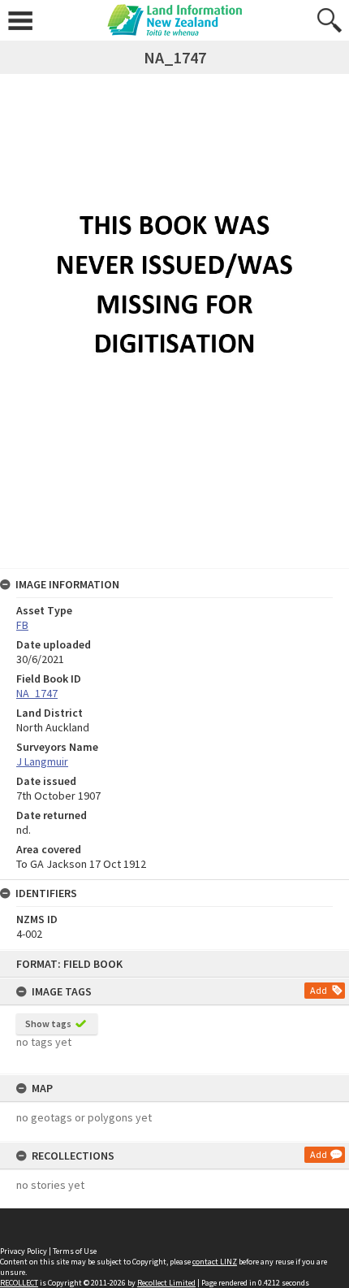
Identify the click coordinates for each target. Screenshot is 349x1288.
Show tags (48, 1023)
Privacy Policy (23, 1251)
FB (22, 625)
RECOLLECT (19, 1282)
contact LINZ (214, 1261)
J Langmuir (42, 761)
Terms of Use (75, 1251)
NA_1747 (37, 693)
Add (318, 990)
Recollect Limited (166, 1282)
